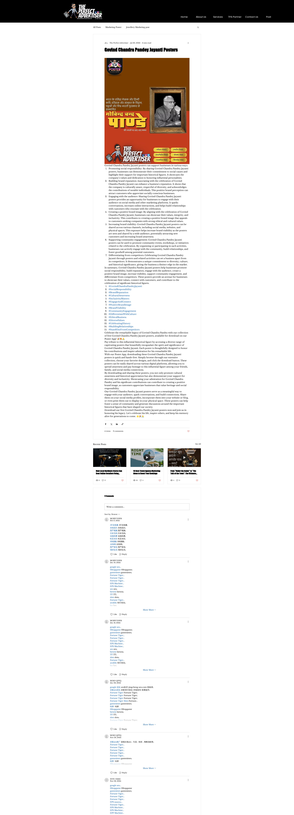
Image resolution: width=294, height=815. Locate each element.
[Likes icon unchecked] (111, 554)
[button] (198, 27)
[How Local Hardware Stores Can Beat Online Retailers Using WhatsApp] (109, 457)
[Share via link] (122, 424)
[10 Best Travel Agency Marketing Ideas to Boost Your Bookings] (147, 457)
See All (198, 444)
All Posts (97, 27)
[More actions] (188, 43)
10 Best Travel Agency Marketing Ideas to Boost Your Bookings (146, 472)
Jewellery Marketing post (137, 27)
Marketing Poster (113, 27)
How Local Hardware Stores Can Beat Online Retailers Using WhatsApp (109, 472)
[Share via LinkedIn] (117, 424)
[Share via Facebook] (106, 424)
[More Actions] (188, 519)
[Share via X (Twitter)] (111, 424)
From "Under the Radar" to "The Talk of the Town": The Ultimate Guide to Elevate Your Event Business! (183, 472)
